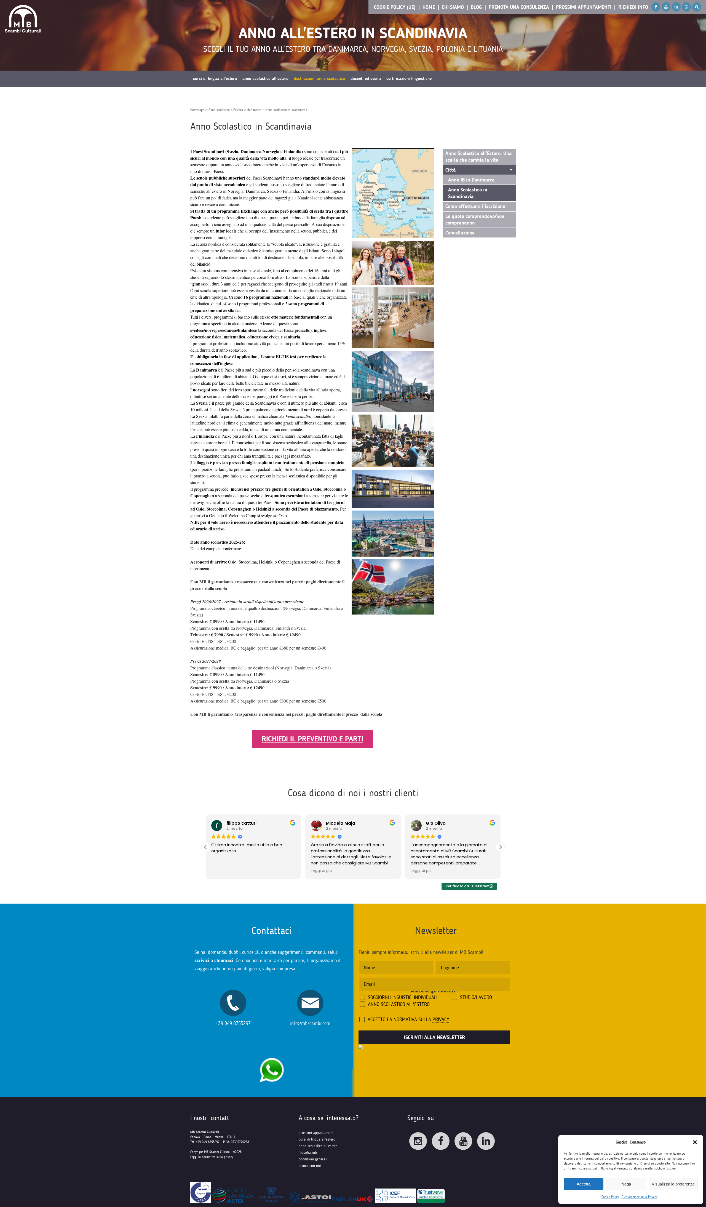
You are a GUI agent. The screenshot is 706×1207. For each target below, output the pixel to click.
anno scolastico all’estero (318, 1146)
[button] (695, 1142)
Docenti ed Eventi (366, 78)
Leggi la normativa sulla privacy (211, 1157)
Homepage (197, 110)
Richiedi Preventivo (209, 95)
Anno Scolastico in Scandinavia (467, 193)
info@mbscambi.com (310, 1023)
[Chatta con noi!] (271, 1055)
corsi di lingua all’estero (317, 1139)
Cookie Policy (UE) (395, 7)
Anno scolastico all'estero (225, 110)
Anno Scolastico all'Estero (399, 1004)
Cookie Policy (610, 1197)
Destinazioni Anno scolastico (319, 78)
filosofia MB (308, 1152)
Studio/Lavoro (476, 997)
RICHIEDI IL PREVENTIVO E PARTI (312, 739)
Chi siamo (453, 7)
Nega (626, 1184)
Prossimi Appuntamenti (583, 7)
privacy (440, 1019)
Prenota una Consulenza (519, 7)
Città (450, 170)
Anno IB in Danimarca (471, 180)
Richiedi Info (633, 7)
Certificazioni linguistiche (409, 78)
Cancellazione (460, 233)
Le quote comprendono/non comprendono (474, 219)
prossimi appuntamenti (316, 1132)
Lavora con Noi (310, 1165)
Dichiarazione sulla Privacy (639, 1197)
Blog (476, 7)
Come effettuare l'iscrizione (475, 206)
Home (428, 7)
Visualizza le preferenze (673, 1184)
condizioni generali (313, 1159)
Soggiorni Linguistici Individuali (402, 997)
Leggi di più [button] (321, 870)
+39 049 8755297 (233, 1023)
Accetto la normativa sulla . (409, 1019)
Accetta (583, 1184)
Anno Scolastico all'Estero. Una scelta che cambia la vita (478, 156)
